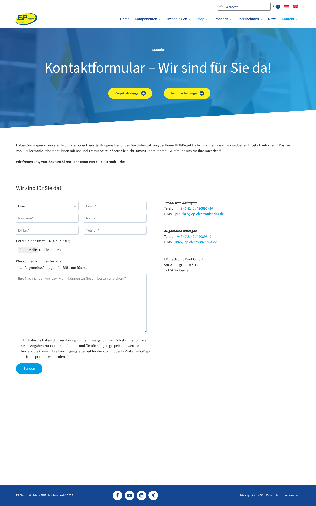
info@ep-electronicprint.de (196, 242)
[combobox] (244, 7)
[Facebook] (117, 495)
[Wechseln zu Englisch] (295, 7)
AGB (260, 495)
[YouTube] (129, 495)
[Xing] (153, 495)
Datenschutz (274, 495)
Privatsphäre (247, 495)
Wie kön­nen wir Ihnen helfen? (38, 261)
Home (124, 19)
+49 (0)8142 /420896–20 (195, 208)
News (272, 19)
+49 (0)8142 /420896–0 (194, 236)
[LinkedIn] (141, 495)
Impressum (291, 495)
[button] (130, 93)
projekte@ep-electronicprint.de (199, 214)
